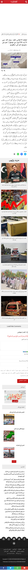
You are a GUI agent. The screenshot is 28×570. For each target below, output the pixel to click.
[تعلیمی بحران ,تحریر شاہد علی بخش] (9, 420)
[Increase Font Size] (4, 71)
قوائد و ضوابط (12, 551)
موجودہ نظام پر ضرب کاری (19, 429)
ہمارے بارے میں (10, 553)
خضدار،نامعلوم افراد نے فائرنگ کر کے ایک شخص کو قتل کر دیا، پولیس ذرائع (14, 265)
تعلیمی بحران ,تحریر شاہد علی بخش (17, 412)
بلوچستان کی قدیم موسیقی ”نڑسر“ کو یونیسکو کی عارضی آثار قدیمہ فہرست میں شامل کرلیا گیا (14, 480)
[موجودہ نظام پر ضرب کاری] (9, 436)
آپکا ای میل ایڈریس (23, 361)
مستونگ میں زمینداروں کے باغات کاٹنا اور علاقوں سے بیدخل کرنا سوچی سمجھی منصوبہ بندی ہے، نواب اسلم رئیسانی (14, 492)
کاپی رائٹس (6, 551)
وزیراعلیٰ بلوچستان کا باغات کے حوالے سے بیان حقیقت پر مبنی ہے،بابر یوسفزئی (14, 504)
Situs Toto (6, 565)
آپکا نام (26, 354)
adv (24, 549)
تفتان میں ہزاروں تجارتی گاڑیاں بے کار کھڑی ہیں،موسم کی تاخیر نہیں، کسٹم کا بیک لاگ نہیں (14, 499)
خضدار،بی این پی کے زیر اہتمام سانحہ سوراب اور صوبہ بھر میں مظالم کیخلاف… (14, 292)
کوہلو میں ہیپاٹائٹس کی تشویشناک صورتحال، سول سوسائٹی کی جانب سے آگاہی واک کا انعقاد (14, 486)
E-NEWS (19, 549)
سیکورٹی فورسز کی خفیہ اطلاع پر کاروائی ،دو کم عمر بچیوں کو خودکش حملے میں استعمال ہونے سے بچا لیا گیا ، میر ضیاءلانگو (14, 511)
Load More (14, 461)
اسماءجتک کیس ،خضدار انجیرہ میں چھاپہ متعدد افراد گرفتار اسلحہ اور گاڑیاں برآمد (14, 186)
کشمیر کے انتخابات (20, 445)
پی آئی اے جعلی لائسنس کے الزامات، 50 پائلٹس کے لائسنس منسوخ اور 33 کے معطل (14, 523)
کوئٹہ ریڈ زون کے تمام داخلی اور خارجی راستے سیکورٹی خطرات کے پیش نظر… (14, 239)
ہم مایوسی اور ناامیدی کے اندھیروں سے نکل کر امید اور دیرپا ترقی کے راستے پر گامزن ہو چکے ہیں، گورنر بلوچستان (14, 473)
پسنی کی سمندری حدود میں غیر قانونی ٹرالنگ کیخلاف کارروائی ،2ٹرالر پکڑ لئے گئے (15, 529)
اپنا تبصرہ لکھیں (24, 339)
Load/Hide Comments (14, 326)
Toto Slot (10, 565)
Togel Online (21, 565)
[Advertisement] (14, 17)
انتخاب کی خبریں (7, 549)
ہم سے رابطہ (18, 553)
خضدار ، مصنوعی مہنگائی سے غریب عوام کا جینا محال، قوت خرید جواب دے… (14, 212)
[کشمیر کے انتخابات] (9, 453)
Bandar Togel (15, 565)
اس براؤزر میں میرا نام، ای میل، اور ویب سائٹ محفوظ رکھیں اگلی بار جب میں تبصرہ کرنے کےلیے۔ (14, 373)
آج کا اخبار (14, 549)
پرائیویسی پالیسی (20, 551)
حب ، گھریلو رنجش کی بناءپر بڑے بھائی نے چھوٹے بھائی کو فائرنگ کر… (14, 319)
